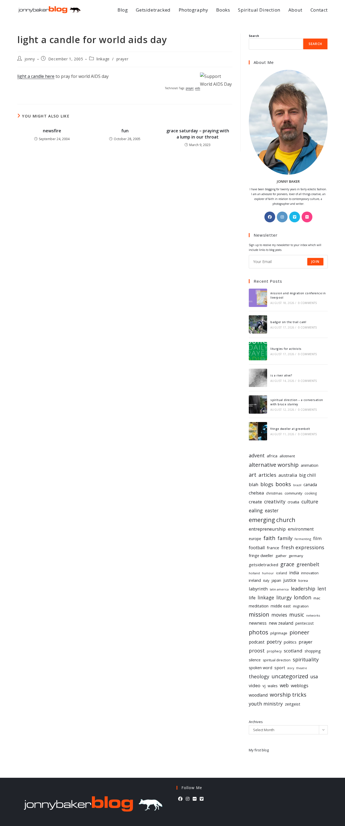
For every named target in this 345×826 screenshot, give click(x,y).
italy (266, 580)
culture (309, 501)
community (293, 493)
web (284, 685)
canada (310, 485)
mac (316, 598)
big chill (307, 475)
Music (296, 614)
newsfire (52, 131)
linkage (103, 58)
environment (301, 529)
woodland (258, 695)
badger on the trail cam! (288, 322)
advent (257, 455)
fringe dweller (261, 555)
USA (314, 676)
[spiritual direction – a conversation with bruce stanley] (258, 404)
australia (287, 475)
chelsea (256, 493)
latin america (279, 589)
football (257, 548)
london (302, 597)
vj (264, 685)
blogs (266, 484)
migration (301, 606)
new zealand (281, 623)
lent (322, 589)
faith (269, 538)
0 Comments (307, 303)
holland (254, 573)
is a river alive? (281, 375)
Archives (256, 721)
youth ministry (266, 703)
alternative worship (274, 464)
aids (197, 88)
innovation (310, 573)
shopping (312, 651)
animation (309, 465)
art (252, 474)
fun (125, 131)
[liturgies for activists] (258, 351)
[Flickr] (307, 217)
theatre (301, 668)
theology (259, 676)
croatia (293, 501)
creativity (274, 501)
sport (279, 667)
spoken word (260, 667)
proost (257, 650)
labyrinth (258, 589)
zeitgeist (292, 704)
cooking (311, 493)
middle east (281, 606)
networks (313, 615)
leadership (303, 588)
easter (271, 510)
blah (253, 484)
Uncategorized (289, 676)
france (273, 547)
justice (289, 580)
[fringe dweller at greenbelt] (258, 431)
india (294, 573)
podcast (256, 642)
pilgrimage (278, 633)
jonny (30, 58)
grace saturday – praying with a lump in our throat (197, 134)
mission (259, 614)
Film (317, 538)
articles (267, 474)
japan (276, 580)
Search (254, 36)
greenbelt (307, 564)
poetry (274, 641)
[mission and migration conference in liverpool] (258, 298)
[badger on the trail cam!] (258, 324)
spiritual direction (277, 660)
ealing (256, 510)
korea (303, 580)
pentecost (304, 623)
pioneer (299, 632)
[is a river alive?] (258, 378)
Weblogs (299, 685)
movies (279, 614)
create (255, 502)
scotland (293, 651)
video (254, 685)
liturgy (284, 597)
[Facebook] (269, 217)
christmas (274, 493)
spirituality (306, 659)
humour (268, 573)
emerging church (272, 520)
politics (290, 642)
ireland (255, 580)
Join (315, 261)
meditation (258, 606)
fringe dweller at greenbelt (290, 429)
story (290, 668)
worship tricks (288, 694)
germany (296, 555)
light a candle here (35, 76)
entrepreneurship (267, 529)
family (285, 538)
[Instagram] (282, 217)
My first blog (259, 750)
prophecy (274, 651)
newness (258, 623)
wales (273, 685)
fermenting (303, 539)
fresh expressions (302, 547)
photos (258, 632)
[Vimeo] (294, 217)
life (252, 598)
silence (255, 659)
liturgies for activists (285, 349)
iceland (281, 573)
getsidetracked (263, 564)
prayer (122, 58)
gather (281, 555)
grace (287, 564)
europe (255, 538)
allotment (287, 456)
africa (272, 455)
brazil (297, 485)
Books (283, 484)
